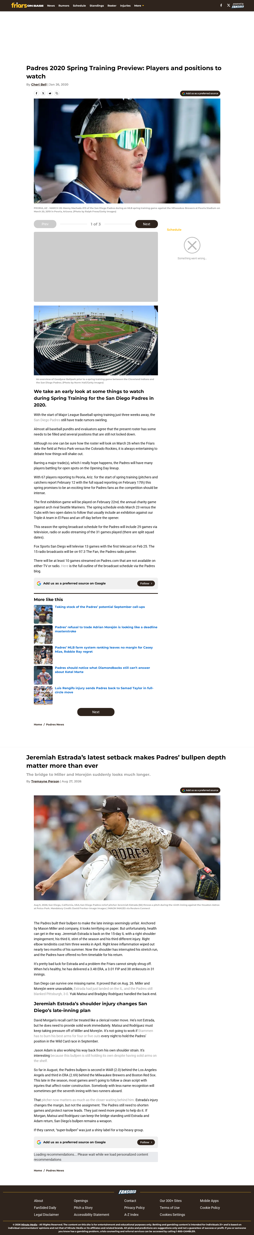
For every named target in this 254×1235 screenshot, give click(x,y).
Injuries (125, 5)
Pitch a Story (83, 1208)
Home (38, 724)
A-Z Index (131, 1215)
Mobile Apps (209, 1201)
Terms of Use (170, 1208)
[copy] (56, 93)
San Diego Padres (47, 420)
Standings (97, 5)
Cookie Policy (210, 1208)
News (51, 5)
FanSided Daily (45, 1208)
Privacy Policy (134, 1208)
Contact (130, 1201)
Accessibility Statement (91, 1215)
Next (146, 224)
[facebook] (221, 5)
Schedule (79, 5)
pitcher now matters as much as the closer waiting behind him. (88, 1100)
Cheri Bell (39, 84)
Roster (112, 5)
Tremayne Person (45, 781)
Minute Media (29, 1224)
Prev (45, 224)
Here (64, 566)
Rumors (63, 5)
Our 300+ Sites (171, 1201)
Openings (81, 1201)
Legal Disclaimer (46, 1215)
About (38, 1201)
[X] (228, 5)
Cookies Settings (172, 1215)
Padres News (55, 724)
